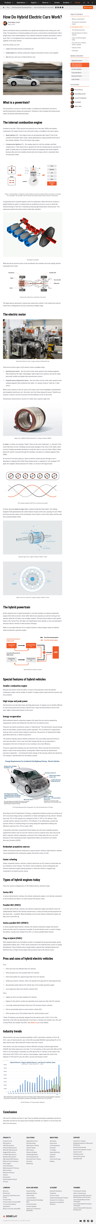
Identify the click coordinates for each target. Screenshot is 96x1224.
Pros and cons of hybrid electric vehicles (79, 43)
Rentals (77, 2)
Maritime (52, 1157)
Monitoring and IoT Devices (11, 1168)
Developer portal (78, 1154)
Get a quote (89, 7)
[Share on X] (60, 7)
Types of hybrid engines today (79, 39)
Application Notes (31, 1193)
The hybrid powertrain (78, 30)
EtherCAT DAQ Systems (10, 1150)
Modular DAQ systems (9, 1157)
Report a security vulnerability (11, 1208)
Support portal (77, 1152)
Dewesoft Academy (56, 1191)
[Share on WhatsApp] (62, 7)
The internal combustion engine (79, 23)
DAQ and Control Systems (10, 1161)
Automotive (53, 1143)
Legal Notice (6, 1206)
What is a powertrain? (78, 19)
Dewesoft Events (31, 1204)
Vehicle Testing (30, 1148)
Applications (21, 2)
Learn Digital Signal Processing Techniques (82, 1204)
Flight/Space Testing (32, 1145)
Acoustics (29, 1161)
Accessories (6, 1177)
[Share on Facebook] (58, 7)
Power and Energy (55, 1159)
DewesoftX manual (79, 1156)
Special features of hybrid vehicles (79, 34)
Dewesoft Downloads (79, 1147)
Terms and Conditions (9, 1204)
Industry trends (76, 47)
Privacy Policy (7, 1199)
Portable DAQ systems (9, 1154)
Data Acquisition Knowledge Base (34, 1201)
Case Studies (30, 1195)
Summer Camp (54, 1195)
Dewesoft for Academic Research (57, 1203)
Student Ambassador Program (59, 1198)
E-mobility (53, 1150)
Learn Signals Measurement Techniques (81, 1200)
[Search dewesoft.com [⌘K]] (88, 2)
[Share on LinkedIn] (56, 7)
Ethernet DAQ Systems (10, 1148)
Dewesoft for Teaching (56, 1200)
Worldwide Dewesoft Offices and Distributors (83, 1144)
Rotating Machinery (32, 1154)
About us (45, 2)
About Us (5, 1191)
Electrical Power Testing (33, 1159)
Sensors (5, 1175)
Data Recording (31, 1143)
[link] (44, 7)
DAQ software (7, 1170)
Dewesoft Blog (30, 1191)
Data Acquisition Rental (10, 1179)
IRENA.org (34, 1023)
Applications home (32, 1141)
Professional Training (79, 1191)
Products (8, 2)
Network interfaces (8, 1172)
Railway (52, 1161)
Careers (57, 2)
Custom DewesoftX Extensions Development (82, 1209)
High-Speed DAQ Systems (10, 1159)
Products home (7, 1141)
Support (33, 2)
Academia (53, 1193)
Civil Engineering (55, 1145)
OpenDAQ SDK (77, 1158)
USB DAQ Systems (8, 1145)
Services (5, 1181)
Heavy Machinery (55, 1152)
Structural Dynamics (32, 1157)
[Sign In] (92, 2)
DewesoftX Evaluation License (82, 1149)
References (6, 1193)
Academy (66, 2)
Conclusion (75, 50)
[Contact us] (84, 2)
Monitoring (29, 1163)
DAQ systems (7, 1143)
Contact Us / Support (79, 1141)
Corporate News (31, 1198)
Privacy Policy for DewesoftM (11, 1202)
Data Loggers (7, 1163)
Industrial (52, 1154)
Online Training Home (79, 1193)
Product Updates (31, 1206)
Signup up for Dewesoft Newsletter (33, 1209)
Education (53, 1148)
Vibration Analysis (31, 1152)
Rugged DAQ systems (9, 1152)
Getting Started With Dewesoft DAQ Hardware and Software (82, 1196)
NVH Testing (30, 1150)
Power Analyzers (8, 1166)
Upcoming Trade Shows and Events (11, 1196)
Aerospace (53, 1141)
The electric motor (77, 27)
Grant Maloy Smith (14, 22)
